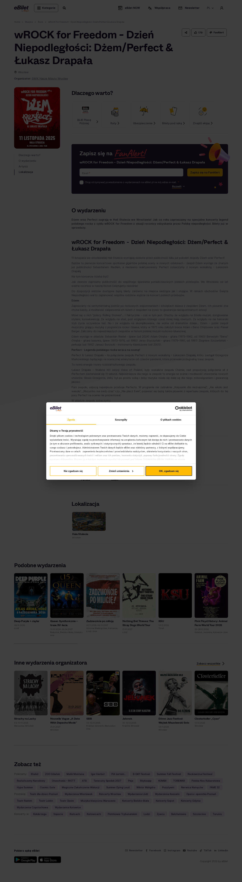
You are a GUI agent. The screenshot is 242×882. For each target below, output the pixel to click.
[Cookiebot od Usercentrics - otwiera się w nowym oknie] (177, 408)
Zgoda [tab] (71, 419)
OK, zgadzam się (169, 470)
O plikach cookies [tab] (171, 419)
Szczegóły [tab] (121, 419)
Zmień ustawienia (119, 470)
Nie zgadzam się (73, 470)
